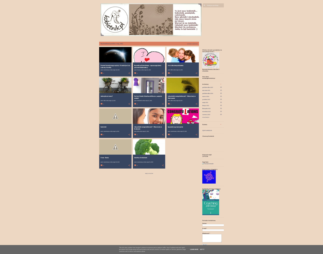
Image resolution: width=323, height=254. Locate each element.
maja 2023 (205, 102)
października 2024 (207, 93)
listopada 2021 (206, 108)
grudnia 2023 (206, 99)
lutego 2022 (205, 105)
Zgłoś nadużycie (207, 130)
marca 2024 (205, 96)
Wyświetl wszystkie (192, 43)
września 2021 (206, 111)
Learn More (194, 249)
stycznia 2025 (206, 90)
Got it (202, 249)
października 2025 (207, 87)
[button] (129, 73)
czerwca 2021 (206, 114)
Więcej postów (149, 173)
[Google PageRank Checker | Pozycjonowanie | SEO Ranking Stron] (207, 163)
